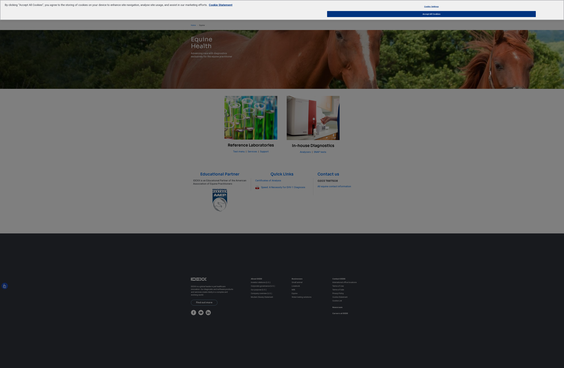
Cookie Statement (220, 5)
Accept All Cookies (431, 14)
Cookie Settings (431, 6)
